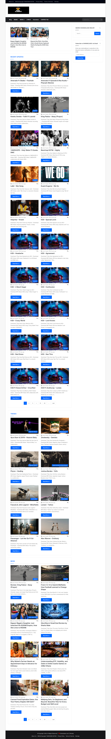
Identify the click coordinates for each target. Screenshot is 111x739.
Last (53, 403)
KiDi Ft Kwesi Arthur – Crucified (23, 388)
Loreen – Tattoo (47, 505)
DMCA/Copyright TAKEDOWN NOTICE (24, 1)
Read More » (16, 91)
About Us (11, 1)
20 (44, 403)
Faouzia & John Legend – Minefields (24, 505)
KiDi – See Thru (47, 354)
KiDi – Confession (48, 287)
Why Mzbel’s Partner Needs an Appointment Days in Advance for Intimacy (24, 663)
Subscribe (80, 58)
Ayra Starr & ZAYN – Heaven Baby (24, 437)
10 (40, 403)
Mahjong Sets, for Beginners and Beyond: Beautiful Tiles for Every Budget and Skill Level (54, 702)
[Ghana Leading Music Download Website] (18, 10)
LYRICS (29, 19)
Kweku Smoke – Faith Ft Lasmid (23, 117)
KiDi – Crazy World (18, 321)
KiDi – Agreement (48, 253)
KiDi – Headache (17, 253)
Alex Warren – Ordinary (50, 538)
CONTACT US (44, 19)
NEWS (21, 19)
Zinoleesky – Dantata (49, 437)
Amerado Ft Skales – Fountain (22, 81)
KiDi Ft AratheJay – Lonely (51, 388)
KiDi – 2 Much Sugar (18, 287)
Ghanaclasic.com (64, 733)
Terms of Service (48, 1)
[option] (19, 37)
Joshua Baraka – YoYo (49, 471)
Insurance (36, 19)
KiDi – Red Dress (17, 354)
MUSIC (16, 19)
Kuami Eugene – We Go (50, 186)
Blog (10, 19)
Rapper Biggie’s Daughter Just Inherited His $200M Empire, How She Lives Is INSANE (24, 625)
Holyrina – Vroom (17, 220)
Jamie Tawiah (15, 78)
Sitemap (56, 1)
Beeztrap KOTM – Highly (50, 150)
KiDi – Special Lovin (48, 220)
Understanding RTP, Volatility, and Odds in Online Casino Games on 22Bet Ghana (54, 663)
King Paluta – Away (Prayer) (52, 117)
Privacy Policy (39, 1)
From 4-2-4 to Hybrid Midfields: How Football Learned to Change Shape (54, 587)
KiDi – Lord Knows (48, 321)
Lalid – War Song (17, 186)
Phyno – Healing (17, 471)
